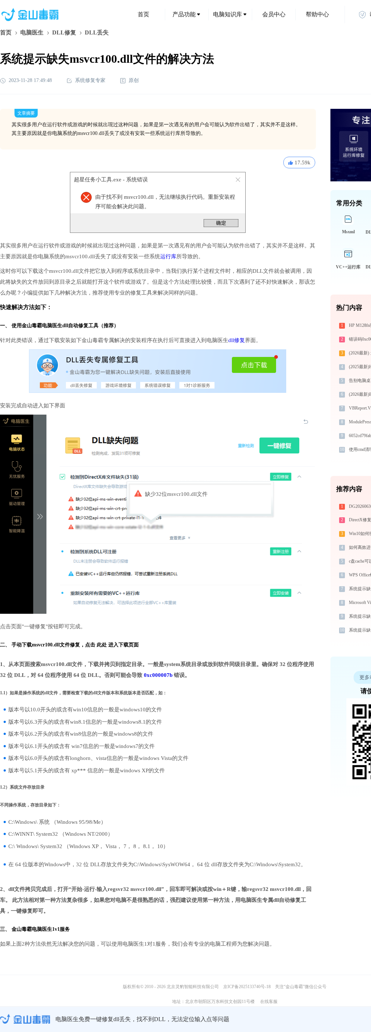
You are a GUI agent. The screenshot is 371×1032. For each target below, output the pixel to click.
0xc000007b (158, 675)
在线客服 (269, 1001)
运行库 (168, 256)
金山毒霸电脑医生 (32, 929)
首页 (143, 14)
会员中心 (273, 14)
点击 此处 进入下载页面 (112, 644)
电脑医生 (31, 32)
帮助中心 (317, 14)
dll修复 (236, 340)
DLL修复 (64, 32)
